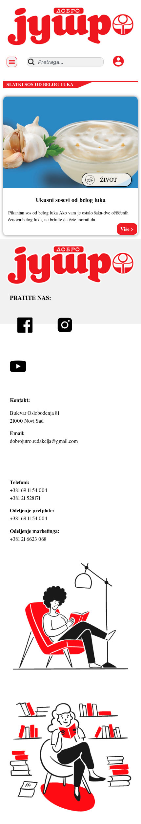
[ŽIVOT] (107, 187)
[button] (12, 62)
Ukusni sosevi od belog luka (71, 199)
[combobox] (65, 61)
